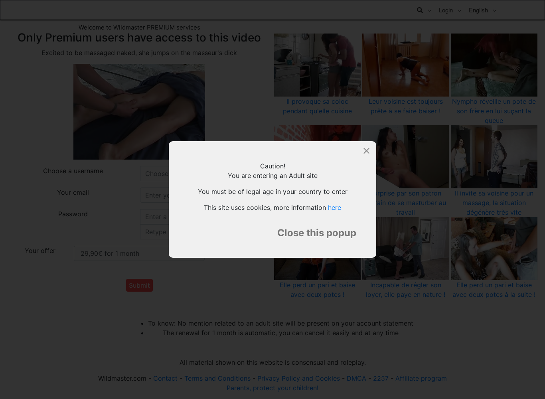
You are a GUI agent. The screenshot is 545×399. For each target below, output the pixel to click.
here (334, 207)
